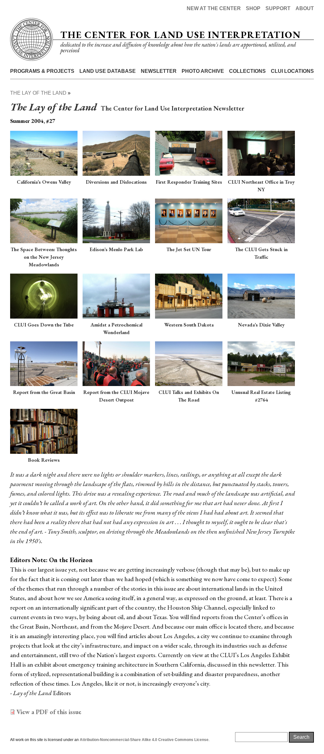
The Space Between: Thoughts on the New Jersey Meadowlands (44, 257)
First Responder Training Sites (189, 182)
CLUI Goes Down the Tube (44, 324)
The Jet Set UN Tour (188, 249)
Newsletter (159, 71)
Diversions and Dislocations (116, 182)
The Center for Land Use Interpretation (180, 35)
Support (277, 8)
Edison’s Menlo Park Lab (116, 249)
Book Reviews (44, 460)
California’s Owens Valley (44, 182)
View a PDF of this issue (48, 712)
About (305, 8)
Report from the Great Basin (44, 392)
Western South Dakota (189, 324)
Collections (247, 71)
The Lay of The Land (38, 93)
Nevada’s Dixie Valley (261, 324)
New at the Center (214, 8)
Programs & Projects (42, 71)
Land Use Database (107, 71)
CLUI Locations (292, 71)
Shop (253, 8)
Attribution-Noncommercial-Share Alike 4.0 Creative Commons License (144, 740)
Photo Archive (203, 71)
